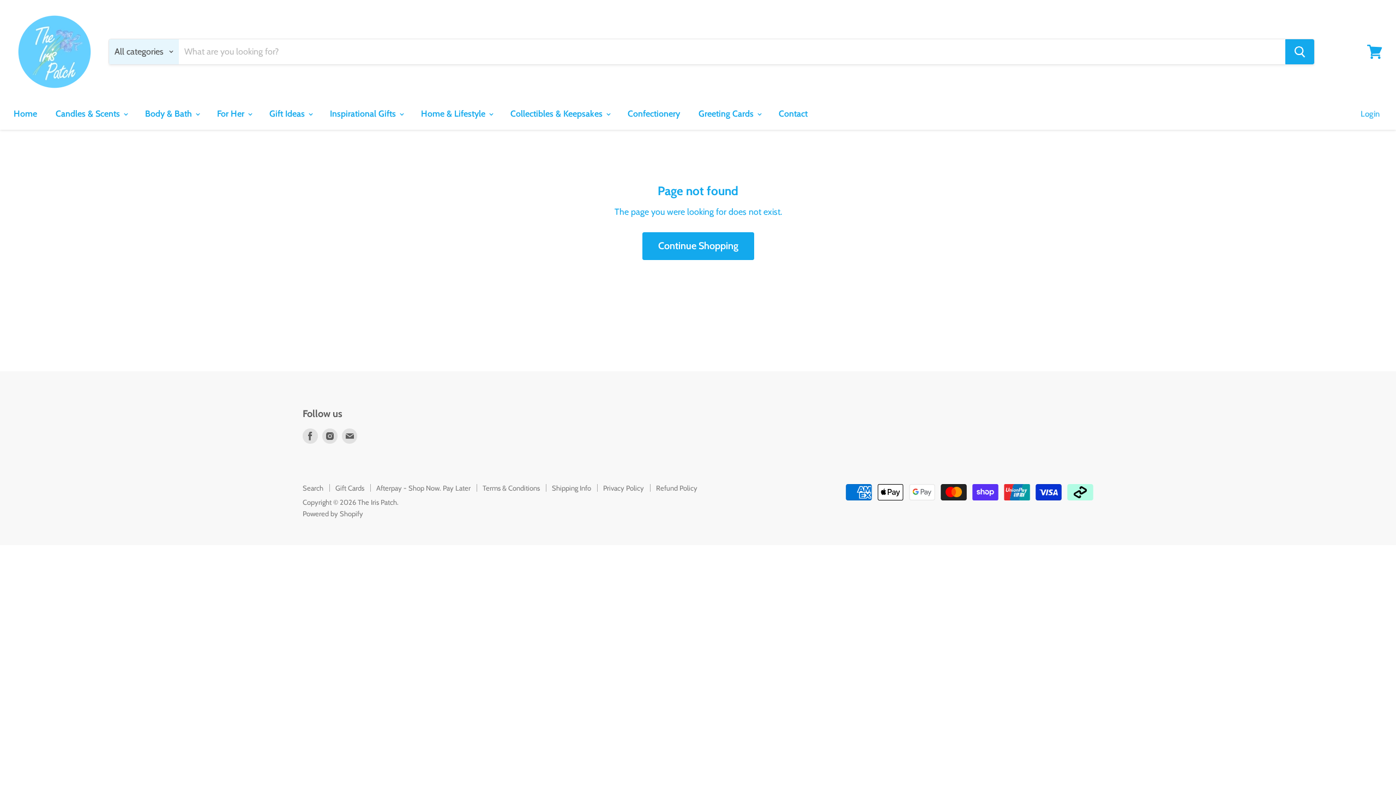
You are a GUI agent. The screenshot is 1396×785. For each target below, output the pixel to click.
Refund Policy (676, 488)
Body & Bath (169, 113)
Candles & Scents (89, 113)
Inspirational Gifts (364, 113)
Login (1370, 114)
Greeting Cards (727, 113)
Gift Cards (349, 488)
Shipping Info (571, 488)
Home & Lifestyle (454, 113)
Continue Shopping (698, 246)
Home (25, 113)
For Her (231, 113)
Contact (793, 113)
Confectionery (654, 113)
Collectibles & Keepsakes (557, 113)
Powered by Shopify (333, 513)
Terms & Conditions (511, 488)
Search (313, 488)
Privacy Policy (623, 488)
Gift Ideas (288, 113)
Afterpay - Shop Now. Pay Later (423, 488)
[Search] (1299, 51)
